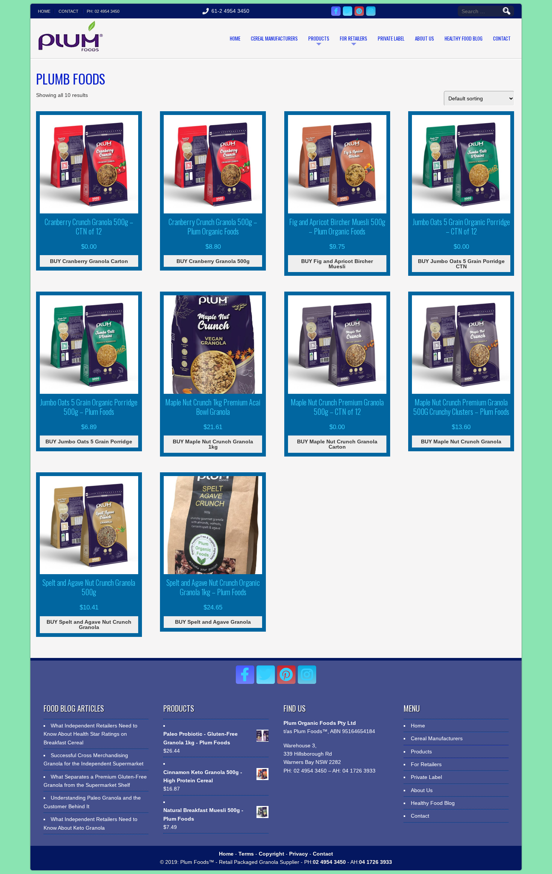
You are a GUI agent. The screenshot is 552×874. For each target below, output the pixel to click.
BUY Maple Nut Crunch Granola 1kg (213, 444)
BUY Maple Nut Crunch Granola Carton (337, 444)
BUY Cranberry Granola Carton (89, 261)
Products (318, 38)
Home (44, 11)
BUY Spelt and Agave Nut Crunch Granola (89, 624)
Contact (68, 11)
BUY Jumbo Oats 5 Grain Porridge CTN (461, 263)
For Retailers (353, 38)
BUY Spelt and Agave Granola (213, 622)
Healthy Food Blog (464, 38)
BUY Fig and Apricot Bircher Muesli (337, 263)
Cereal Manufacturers (274, 38)
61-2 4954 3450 (230, 11)
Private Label (391, 38)
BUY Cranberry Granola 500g (213, 261)
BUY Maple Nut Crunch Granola (461, 442)
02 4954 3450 (309, 771)
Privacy (298, 854)
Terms (246, 854)
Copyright (271, 854)
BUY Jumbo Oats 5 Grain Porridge (88, 442)
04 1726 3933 (358, 771)
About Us (424, 38)
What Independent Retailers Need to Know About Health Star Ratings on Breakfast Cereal (90, 734)
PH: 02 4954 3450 (103, 11)
